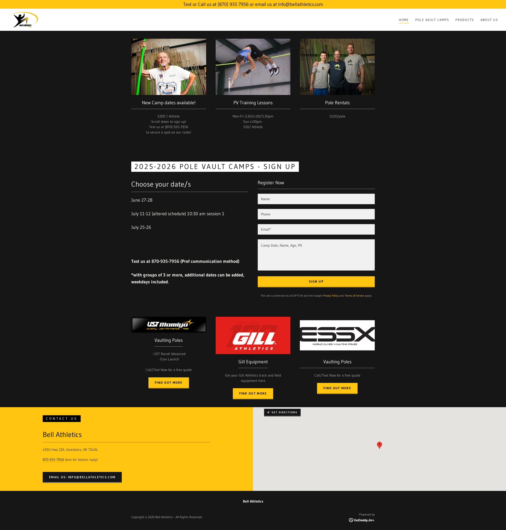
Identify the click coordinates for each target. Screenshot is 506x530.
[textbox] (316, 199)
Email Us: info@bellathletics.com (82, 477)
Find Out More (337, 388)
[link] (23, 19)
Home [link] (404, 20)
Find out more (169, 382)
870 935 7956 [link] (53, 460)
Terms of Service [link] (354, 295)
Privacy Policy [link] (331, 295)
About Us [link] (489, 20)
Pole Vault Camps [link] (432, 20)
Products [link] (464, 20)
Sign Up (316, 281)
